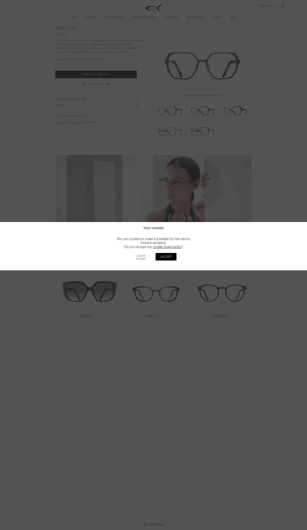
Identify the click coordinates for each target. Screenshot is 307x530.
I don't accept (141, 257)
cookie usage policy (167, 246)
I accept (166, 257)
